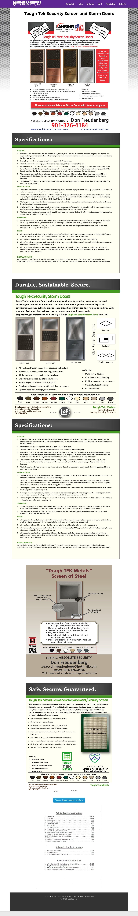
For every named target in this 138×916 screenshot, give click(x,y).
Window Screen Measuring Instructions (69, 800)
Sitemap (75, 899)
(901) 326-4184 (65, 899)
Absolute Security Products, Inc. (68, 896)
